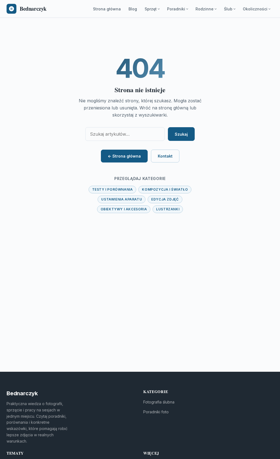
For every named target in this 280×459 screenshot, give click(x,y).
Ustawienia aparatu (121, 199)
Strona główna (107, 9)
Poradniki (176, 9)
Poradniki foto (156, 411)
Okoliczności (255, 9)
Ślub (228, 9)
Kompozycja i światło (165, 189)
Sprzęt (151, 9)
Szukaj (181, 134)
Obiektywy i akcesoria (124, 209)
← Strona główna (124, 156)
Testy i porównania (112, 189)
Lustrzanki (167, 209)
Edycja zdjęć (165, 199)
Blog (133, 9)
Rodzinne (205, 9)
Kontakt (165, 156)
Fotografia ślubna (158, 402)
